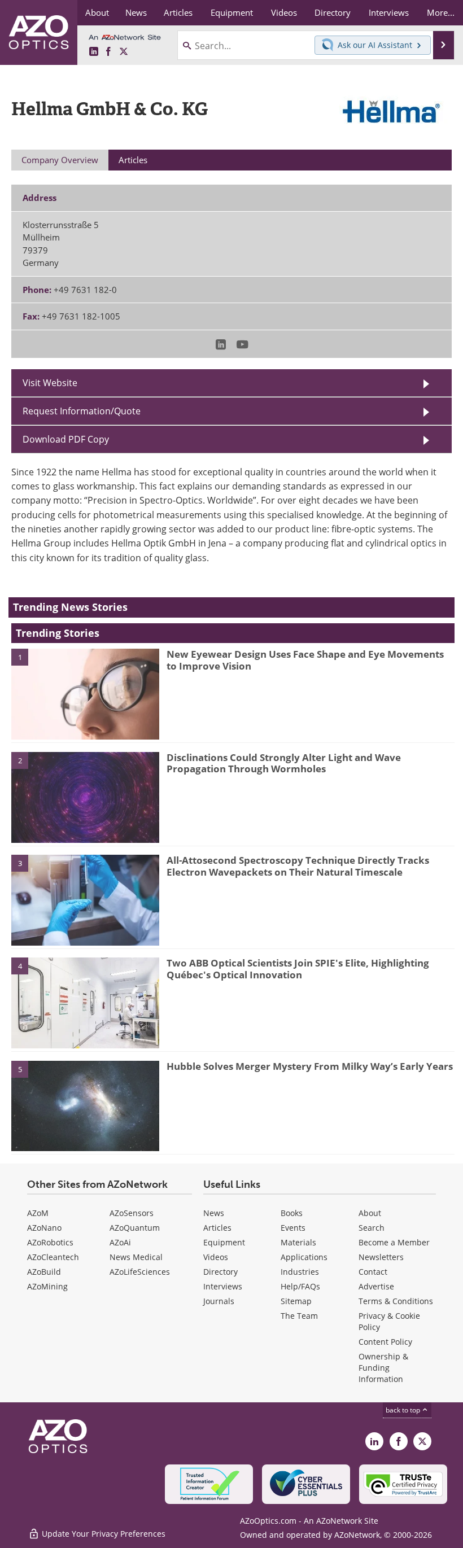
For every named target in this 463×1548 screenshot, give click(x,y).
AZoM (38, 1213)
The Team (299, 1315)
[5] (85, 1105)
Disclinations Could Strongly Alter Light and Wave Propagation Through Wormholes (284, 763)
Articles (217, 1227)
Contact (373, 1271)
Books (292, 1213)
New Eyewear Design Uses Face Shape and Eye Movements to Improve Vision (305, 660)
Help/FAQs (300, 1286)
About (370, 1213)
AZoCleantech (53, 1257)
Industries (300, 1271)
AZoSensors (132, 1213)
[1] (85, 693)
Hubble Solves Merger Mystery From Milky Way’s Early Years (310, 1066)
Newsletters (381, 1257)
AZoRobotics (50, 1242)
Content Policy (385, 1341)
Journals (218, 1301)
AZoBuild (44, 1271)
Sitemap (296, 1301)
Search (372, 1227)
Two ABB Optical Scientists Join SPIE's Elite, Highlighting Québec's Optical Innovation (298, 968)
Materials (298, 1242)
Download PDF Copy (66, 439)
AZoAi (120, 1242)
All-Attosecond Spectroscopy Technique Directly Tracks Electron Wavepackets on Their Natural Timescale (298, 866)
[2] (85, 797)
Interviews (222, 1286)
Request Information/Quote (82, 411)
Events (293, 1227)
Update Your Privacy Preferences (102, 1533)
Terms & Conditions (396, 1301)
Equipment (224, 1242)
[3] (85, 899)
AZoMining (47, 1286)
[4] (85, 1002)
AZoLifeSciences (140, 1271)
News (213, 1213)
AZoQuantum (135, 1227)
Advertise (376, 1286)
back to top (404, 1410)
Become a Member (394, 1242)
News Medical (136, 1257)
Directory (220, 1271)
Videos (215, 1257)
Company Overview (59, 159)
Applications (304, 1257)
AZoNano (44, 1227)
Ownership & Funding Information (383, 1367)
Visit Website (50, 383)
